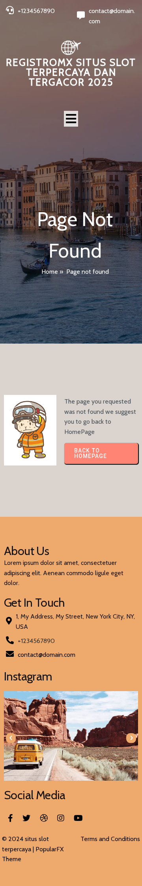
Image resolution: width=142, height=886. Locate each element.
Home (49, 271)
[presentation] (11, 738)
